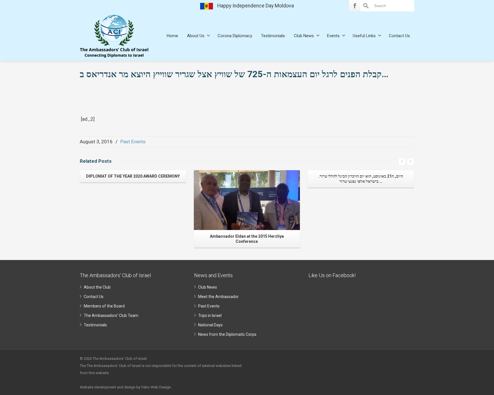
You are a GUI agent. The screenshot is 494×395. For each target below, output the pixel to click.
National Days (210, 325)
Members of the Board (104, 306)
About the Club (97, 287)
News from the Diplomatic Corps (227, 334)
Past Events (133, 141)
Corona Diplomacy (235, 35)
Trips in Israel (210, 315)
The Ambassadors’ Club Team (111, 315)
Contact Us (399, 35)
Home (172, 35)
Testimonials (273, 35)
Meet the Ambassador (218, 296)
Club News (304, 35)
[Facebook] (354, 5)
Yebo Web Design (156, 387)
